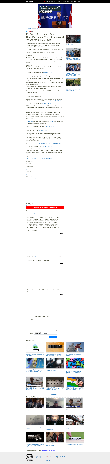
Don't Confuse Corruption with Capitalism (74, 444)
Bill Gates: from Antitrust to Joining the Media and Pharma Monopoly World (34, 371)
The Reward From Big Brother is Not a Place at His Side (54, 428)
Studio (75, 1)
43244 (35, 213)
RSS (57, 459)
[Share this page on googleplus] (29, 31)
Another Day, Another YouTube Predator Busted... (54, 411)
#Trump (50, 178)
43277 (35, 286)
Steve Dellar (30, 28)
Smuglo (47, 459)
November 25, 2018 (47, 72)
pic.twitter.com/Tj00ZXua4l (54, 100)
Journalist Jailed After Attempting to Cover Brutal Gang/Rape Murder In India (75, 389)
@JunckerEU (29, 121)
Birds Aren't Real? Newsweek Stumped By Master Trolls (35, 389)
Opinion (71, 1)
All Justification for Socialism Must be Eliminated (73, 355)
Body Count (48, 1)
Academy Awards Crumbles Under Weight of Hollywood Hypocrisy (54, 389)
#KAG (36, 178)
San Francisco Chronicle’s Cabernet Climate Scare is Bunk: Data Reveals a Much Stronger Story (73, 89)
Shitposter (48, 457)
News (38, 28)
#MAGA (31, 178)
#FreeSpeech (46, 178)
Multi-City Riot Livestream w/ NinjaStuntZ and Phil (74, 427)
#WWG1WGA (40, 178)
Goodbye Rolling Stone (50, 445)
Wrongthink (48, 460)
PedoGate (53, 1)
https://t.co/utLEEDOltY (50, 126)
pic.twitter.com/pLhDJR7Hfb (33, 128)
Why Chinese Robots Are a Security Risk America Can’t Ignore (73, 45)
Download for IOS (39, 456)
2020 (61, 1)
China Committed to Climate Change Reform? (33, 427)
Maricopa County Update (51, 370)
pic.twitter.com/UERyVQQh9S (53, 143)
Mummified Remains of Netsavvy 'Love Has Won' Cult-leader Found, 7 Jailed (54, 355)
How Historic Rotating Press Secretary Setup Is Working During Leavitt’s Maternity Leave (73, 74)
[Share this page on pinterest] (30, 31)
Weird (68, 1)
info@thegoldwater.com (61, 456)
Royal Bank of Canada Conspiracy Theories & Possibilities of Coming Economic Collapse (35, 445)
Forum (78, 1)
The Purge (58, 1)
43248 (35, 256)
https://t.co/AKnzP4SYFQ (39, 143)
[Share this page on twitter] (27, 31)
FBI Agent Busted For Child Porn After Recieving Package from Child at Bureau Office (74, 372)
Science (64, 1)
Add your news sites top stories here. (48, 450)
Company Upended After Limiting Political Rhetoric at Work (35, 355)
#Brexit (51, 121)
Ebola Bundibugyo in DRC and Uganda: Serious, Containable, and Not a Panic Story (73, 59)
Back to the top (79, 455)
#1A (34, 178)
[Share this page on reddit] (32, 31)
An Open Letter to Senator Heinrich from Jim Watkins (34, 410)
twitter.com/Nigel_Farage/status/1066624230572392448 (40, 158)
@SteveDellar (29, 169)
